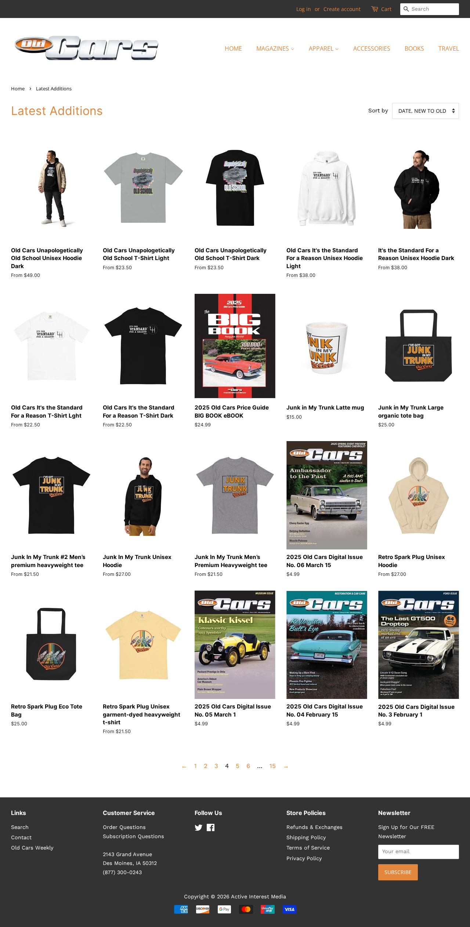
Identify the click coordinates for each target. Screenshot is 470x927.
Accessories (371, 48)
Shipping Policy (306, 837)
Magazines (273, 48)
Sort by (378, 110)
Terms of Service (308, 848)
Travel (448, 48)
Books (414, 48)
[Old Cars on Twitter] (199, 829)
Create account (342, 9)
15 (273, 765)
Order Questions (124, 827)
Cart (386, 9)
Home (233, 48)
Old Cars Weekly (32, 848)
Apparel (322, 48)
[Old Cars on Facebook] (210, 829)
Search (20, 827)
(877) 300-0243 (122, 872)
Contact (21, 837)
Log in (303, 9)
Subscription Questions (133, 836)
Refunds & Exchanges (314, 827)
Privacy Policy (304, 858)
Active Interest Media (258, 897)
